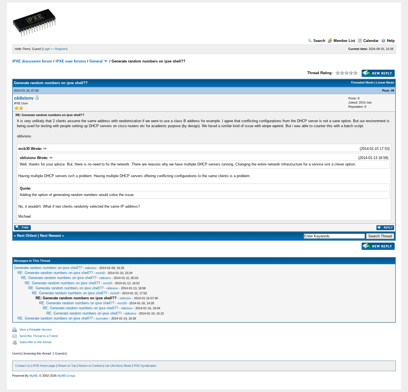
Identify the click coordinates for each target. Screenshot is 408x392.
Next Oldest (27, 235)
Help (391, 41)
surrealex (102, 318)
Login (46, 49)
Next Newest (50, 235)
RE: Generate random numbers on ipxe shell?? (55, 273)
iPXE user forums (71, 61)
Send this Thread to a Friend (38, 336)
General (96, 61)
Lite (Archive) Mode (118, 365)
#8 (392, 90)
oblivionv (24, 98)
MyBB (33, 375)
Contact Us (23, 365)
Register (60, 49)
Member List (344, 41)
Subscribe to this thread (35, 342)
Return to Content (90, 365)
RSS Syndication (145, 365)
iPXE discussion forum (32, 61)
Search (319, 41)
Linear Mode (385, 82)
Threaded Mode (362, 82)
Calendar (371, 41)
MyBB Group (66, 375)
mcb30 (100, 273)
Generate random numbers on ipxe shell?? (48, 268)
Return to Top (67, 365)
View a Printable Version (35, 329)
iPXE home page (44, 365)
